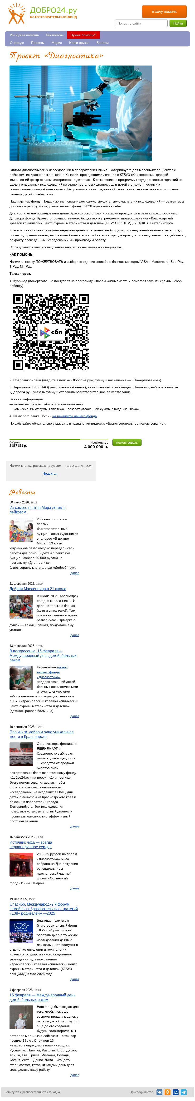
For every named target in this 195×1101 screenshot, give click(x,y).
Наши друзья (79, 43)
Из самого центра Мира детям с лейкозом (37, 509)
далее (74, 573)
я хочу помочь (164, 12)
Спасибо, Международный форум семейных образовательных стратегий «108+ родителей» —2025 (44, 908)
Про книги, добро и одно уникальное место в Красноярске (42, 734)
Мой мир (176, 1092)
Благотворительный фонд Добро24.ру (42, 13)
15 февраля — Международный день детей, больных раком (42, 997)
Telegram (184, 1092)
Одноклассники (168, 1092)
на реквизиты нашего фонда (74, 416)
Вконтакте (159, 1092)
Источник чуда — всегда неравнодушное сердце (31, 844)
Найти (178, 23)
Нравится (50, 473)
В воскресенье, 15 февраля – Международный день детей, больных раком (43, 655)
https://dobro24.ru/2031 (79, 466)
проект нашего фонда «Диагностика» (52, 672)
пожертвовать (127, 442)
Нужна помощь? (83, 35)
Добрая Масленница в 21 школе (38, 589)
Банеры (103, 43)
